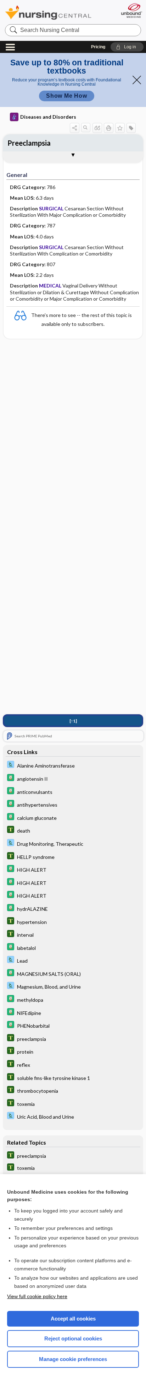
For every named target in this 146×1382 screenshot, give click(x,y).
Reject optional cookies (73, 1338)
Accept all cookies (73, 1319)
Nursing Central (48, 12)
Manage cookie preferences (73, 1359)
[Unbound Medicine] (131, 10)
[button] (127, 47)
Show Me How (66, 96)
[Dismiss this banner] (137, 80)
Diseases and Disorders (48, 117)
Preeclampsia (29, 143)
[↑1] (73, 721)
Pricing (98, 46)
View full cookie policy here (37, 1296)
